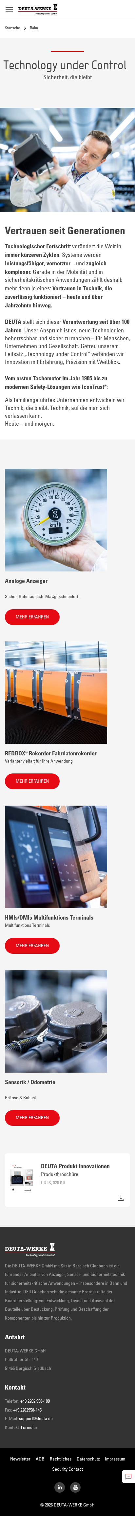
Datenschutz (88, 1459)
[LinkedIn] (59, 1487)
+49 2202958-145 (27, 1410)
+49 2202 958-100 (35, 1401)
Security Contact (67, 1469)
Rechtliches (60, 1459)
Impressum (115, 1459)
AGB (40, 1459)
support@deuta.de (36, 1418)
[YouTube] (75, 1487)
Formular (29, 1427)
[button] (32, 617)
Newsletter (20, 1459)
